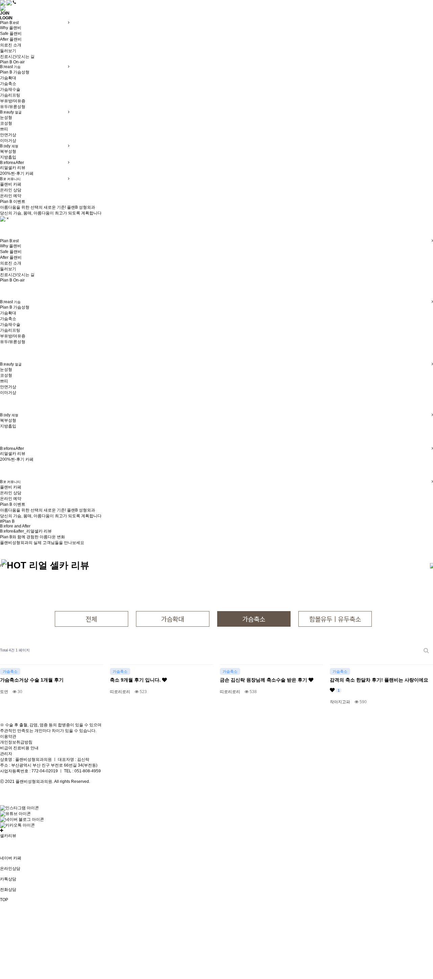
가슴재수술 (10, 89)
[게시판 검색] (426, 650)
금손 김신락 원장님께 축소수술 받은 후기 (264, 680)
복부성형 (8, 151)
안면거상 (8, 134)
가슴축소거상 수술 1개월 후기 (32, 680)
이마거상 (8, 140)
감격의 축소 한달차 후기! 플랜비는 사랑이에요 (379, 684)
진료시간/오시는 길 (17, 56)
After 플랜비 (11, 39)
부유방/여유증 (12, 101)
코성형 (6, 123)
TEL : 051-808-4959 (82, 771)
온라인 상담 (10, 190)
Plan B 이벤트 (12, 201)
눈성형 (6, 117)
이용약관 (8, 736)
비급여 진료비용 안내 (19, 748)
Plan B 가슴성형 (14, 72)
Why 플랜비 (10, 27)
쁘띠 (4, 129)
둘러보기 (8, 50)
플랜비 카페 (10, 184)
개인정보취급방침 (16, 742)
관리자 (6, 753)
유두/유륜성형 (12, 106)
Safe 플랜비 (11, 33)
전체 (91, 618)
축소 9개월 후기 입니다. (136, 680)
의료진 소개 (10, 45)
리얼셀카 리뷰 (12, 167)
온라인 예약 (10, 195)
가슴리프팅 (10, 95)
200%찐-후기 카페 (16, 173)
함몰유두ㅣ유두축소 (335, 618)
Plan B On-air (12, 62)
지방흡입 (8, 157)
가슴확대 (8, 78)
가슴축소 (8, 83)
